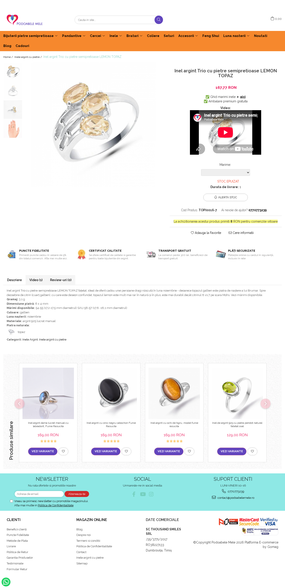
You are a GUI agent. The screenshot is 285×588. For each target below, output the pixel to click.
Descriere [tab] (14, 280)
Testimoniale (15, 563)
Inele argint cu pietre (52, 339)
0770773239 (235, 491)
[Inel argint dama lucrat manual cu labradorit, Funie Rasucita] (48, 393)
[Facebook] (134, 494)
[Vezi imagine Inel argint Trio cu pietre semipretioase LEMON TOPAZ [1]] (13, 90)
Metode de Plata (17, 540)
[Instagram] (151, 494)
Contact (81, 552)
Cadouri (22, 46)
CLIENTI (13, 520)
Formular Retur (17, 569)
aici (243, 97)
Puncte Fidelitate (18, 535)
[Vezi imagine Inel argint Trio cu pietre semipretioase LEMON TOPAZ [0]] (13, 72)
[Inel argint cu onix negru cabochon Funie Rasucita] (111, 393)
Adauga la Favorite (207, 233)
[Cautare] (159, 20)
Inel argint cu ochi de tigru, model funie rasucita (174, 424)
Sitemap (82, 563)
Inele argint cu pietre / (28, 57)
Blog (79, 529)
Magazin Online (91, 520)
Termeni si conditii (88, 540)
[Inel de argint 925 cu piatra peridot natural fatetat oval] (237, 393)
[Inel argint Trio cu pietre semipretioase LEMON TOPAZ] (93, 124)
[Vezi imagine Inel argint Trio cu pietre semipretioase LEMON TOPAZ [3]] (13, 128)
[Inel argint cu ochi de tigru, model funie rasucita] (174, 393)
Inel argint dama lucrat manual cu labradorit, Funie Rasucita (48, 424)
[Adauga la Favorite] (63, 451)
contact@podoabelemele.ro (235, 497)
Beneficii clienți (17, 529)
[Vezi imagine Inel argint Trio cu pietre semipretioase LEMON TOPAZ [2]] (13, 109)
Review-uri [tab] (60, 280)
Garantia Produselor (20, 557)
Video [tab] (36, 280)
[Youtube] (143, 494)
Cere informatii (243, 233)
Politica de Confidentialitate (55, 505)
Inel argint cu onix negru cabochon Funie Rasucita (111, 424)
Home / (8, 57)
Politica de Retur (17, 552)
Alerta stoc (227, 197)
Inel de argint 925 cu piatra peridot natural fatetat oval (237, 424)
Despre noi (83, 535)
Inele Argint (30, 339)
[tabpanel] (93, 124)
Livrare (11, 546)
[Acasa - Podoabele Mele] (25, 19)
